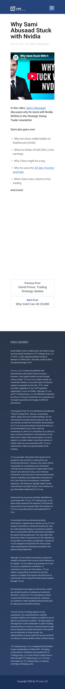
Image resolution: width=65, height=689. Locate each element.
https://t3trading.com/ (24, 664)
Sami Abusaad (39, 44)
